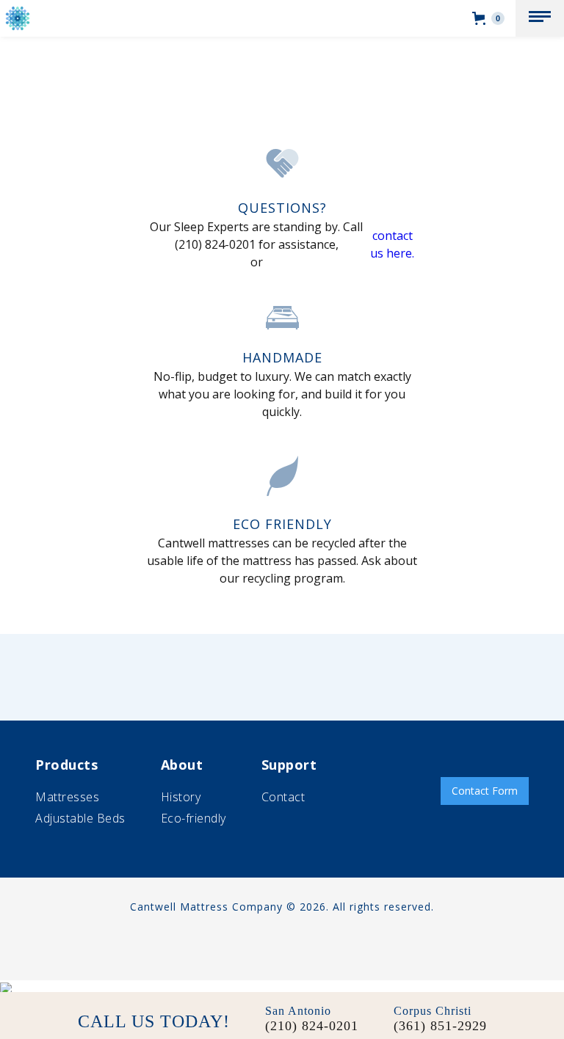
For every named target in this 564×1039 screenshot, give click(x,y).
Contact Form (485, 791)
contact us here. (392, 244)
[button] (540, 18)
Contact (283, 797)
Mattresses (67, 797)
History (181, 797)
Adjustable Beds (80, 818)
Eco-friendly (193, 818)
